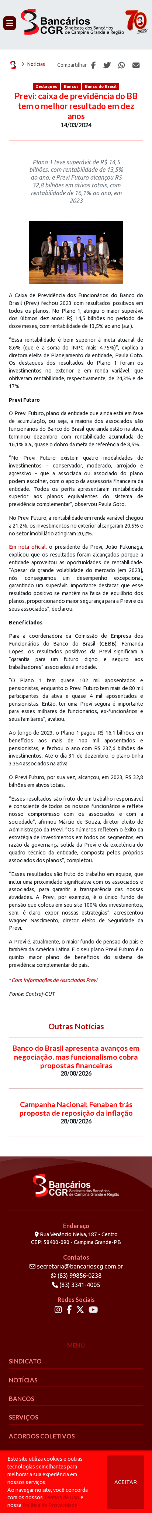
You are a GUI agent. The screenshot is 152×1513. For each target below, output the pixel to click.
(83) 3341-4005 (79, 1284)
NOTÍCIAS (23, 1380)
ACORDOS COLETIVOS (42, 1436)
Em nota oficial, (28, 547)
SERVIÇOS (23, 1417)
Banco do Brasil (101, 86)
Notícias (36, 64)
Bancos (71, 86)
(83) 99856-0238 (78, 1275)
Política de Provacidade (50, 1505)
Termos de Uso (61, 1497)
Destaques (46, 86)
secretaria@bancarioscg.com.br (80, 1266)
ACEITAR (125, 1482)
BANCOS (21, 1398)
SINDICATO (25, 1361)
